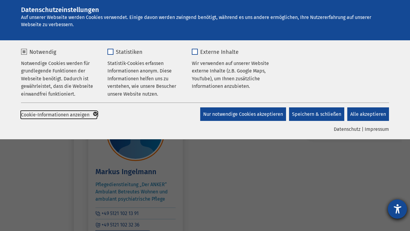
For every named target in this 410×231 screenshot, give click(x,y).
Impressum (377, 129)
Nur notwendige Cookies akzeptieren (243, 114)
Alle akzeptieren (368, 114)
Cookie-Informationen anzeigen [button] (56, 115)
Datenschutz (347, 129)
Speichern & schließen (316, 114)
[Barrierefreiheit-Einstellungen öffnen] (397, 209)
